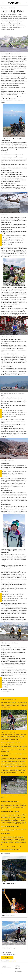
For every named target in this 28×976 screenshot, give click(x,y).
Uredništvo (17, 968)
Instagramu (3, 66)
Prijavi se (7, 957)
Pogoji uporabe (18, 971)
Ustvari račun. (12, 961)
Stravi (2, 67)
